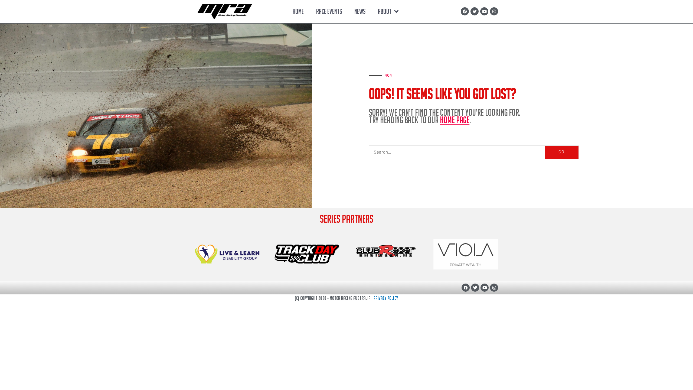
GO (561, 152)
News (359, 11)
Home (298, 11)
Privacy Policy (386, 298)
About (384, 11)
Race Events (329, 11)
